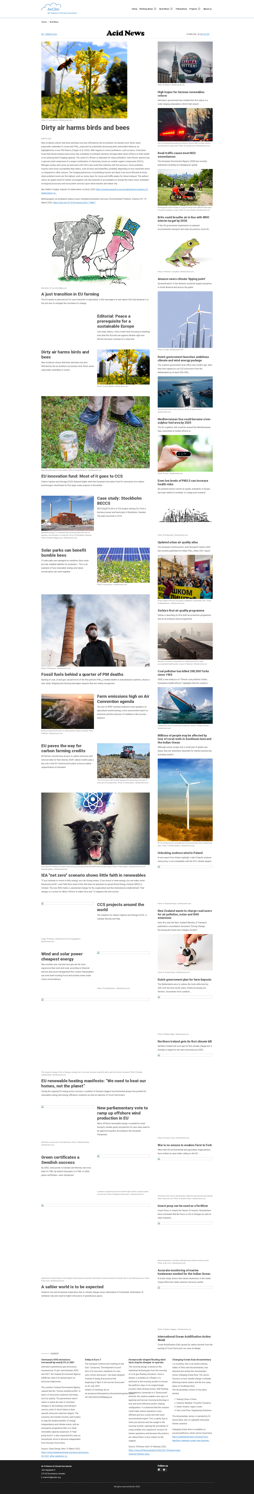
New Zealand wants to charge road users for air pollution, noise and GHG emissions (185, 914)
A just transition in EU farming (70, 294)
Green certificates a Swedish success (60, 1160)
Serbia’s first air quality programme (181, 610)
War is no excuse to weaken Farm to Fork (185, 1145)
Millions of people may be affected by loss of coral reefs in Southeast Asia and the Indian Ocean (184, 739)
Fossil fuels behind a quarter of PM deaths (82, 674)
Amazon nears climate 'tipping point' (181, 279)
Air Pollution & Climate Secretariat (62, 13)
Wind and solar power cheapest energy (62, 956)
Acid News (54, 22)
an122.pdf (205, 34)
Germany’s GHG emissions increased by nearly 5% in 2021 (57, 1361)
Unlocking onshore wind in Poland (180, 853)
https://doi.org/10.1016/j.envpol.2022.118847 (74, 202)
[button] (156, 9)
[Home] (59, 7)
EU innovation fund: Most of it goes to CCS (82, 476)
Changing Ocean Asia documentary (191, 1359)
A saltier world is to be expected (72, 1286)
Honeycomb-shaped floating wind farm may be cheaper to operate (147, 1361)
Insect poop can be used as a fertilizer (183, 1205)
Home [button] (134, 9)
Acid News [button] (164, 9)
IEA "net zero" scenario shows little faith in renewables (93, 875)
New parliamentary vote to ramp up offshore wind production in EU (122, 1113)
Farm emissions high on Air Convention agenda (123, 699)
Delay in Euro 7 (93, 1359)
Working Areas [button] (146, 9)
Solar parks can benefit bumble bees (63, 553)
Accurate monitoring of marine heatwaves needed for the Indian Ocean (184, 1272)
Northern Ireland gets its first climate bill (185, 1041)
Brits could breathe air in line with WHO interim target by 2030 (183, 219)
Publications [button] (181, 9)
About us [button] (207, 9)
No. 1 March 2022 (49, 34)
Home (44, 22)
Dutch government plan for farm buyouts (184, 979)
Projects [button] (193, 9)
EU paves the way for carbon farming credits (63, 748)
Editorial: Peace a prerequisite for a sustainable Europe (115, 321)
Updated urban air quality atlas (178, 542)
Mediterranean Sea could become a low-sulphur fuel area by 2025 (184, 421)
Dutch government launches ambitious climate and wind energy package (183, 358)
